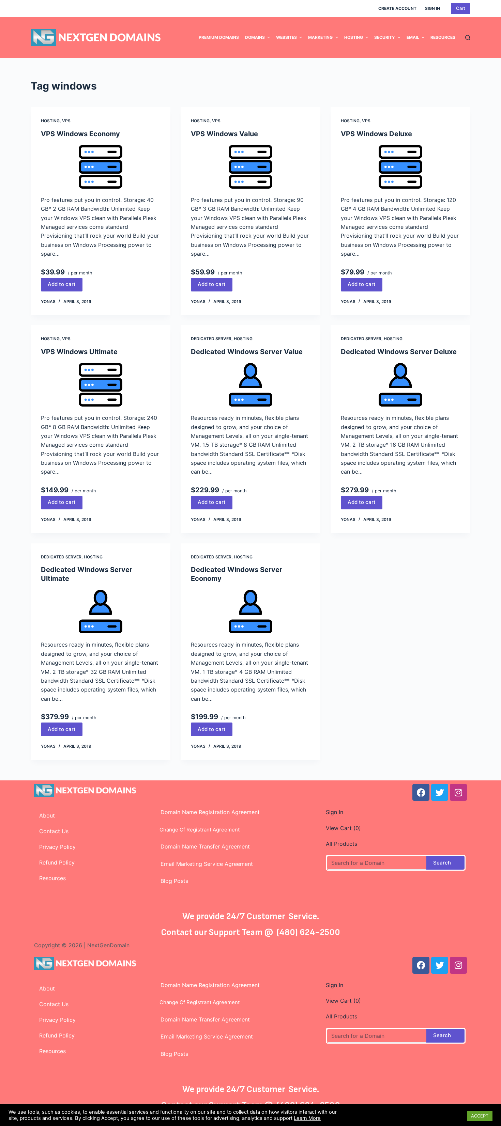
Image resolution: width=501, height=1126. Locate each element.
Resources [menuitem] (442, 37)
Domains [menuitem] (255, 37)
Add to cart (62, 284)
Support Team (236, 932)
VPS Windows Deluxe (376, 134)
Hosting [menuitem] (353, 37)
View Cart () (343, 828)
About (47, 815)
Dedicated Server (211, 338)
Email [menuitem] (413, 37)
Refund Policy (57, 862)
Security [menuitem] (384, 37)
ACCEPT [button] (479, 1116)
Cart (460, 8)
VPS (66, 120)
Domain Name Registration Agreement (207, 812)
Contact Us (54, 831)
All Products (341, 843)
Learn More (307, 1118)
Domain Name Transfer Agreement (205, 846)
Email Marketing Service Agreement (204, 863)
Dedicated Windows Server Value (247, 352)
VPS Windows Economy (80, 134)
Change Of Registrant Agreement (197, 829)
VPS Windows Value (224, 134)
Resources (52, 878)
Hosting (50, 120)
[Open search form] (467, 37)
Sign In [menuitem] (432, 8)
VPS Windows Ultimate (79, 352)
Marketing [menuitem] (320, 37)
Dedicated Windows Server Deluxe (399, 352)
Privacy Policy (57, 846)
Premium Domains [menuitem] (219, 37)
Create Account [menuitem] (397, 8)
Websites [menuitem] (286, 37)
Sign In (334, 812)
